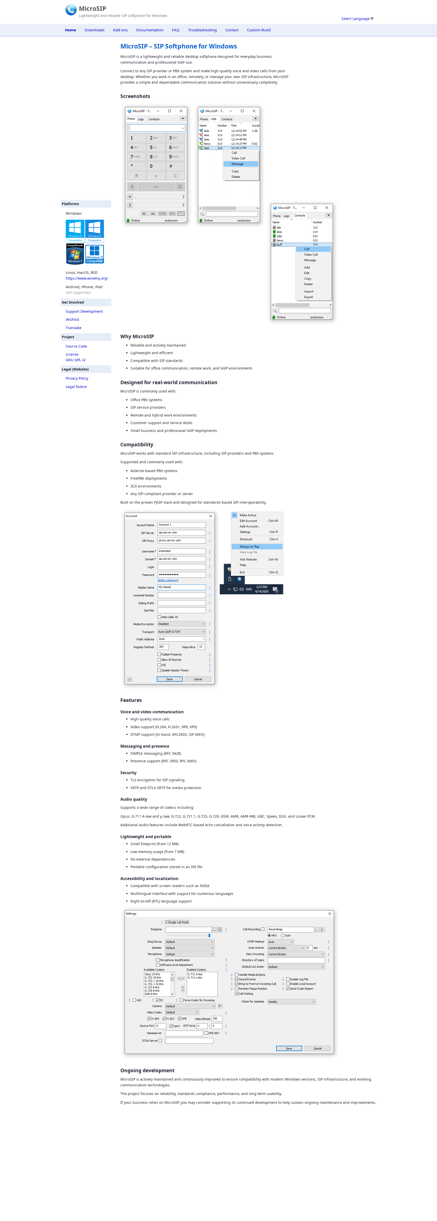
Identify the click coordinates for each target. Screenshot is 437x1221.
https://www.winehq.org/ (87, 278)
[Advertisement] (86, 118)
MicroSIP (92, 8)
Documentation (149, 29)
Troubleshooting (202, 29)
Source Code (76, 346)
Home (70, 29)
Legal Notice (76, 386)
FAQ (176, 29)
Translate (73, 327)
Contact (231, 29)
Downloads (94, 29)
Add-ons (120, 29)
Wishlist (72, 319)
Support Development (84, 311)
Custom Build (259, 29)
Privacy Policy (77, 378)
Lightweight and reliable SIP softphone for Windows (123, 15)
